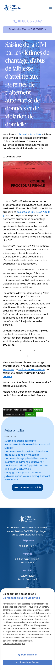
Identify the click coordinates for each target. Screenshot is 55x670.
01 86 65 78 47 (29, 21)
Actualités (35, 134)
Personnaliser (29, 654)
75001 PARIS (27, 560)
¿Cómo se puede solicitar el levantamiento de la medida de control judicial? (27, 444)
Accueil (23, 134)
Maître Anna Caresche (31, 369)
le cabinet (8, 369)
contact (7, 376)
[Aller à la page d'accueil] (12, 8)
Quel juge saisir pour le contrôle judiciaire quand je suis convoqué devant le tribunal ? (27, 476)
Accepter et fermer (29, 662)
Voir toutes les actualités (27, 487)
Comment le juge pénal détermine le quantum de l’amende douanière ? (26, 460)
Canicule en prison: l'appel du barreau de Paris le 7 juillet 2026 (26, 467)
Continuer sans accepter (14, 643)
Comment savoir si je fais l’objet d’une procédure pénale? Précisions (26, 453)
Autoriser (38, 410)
